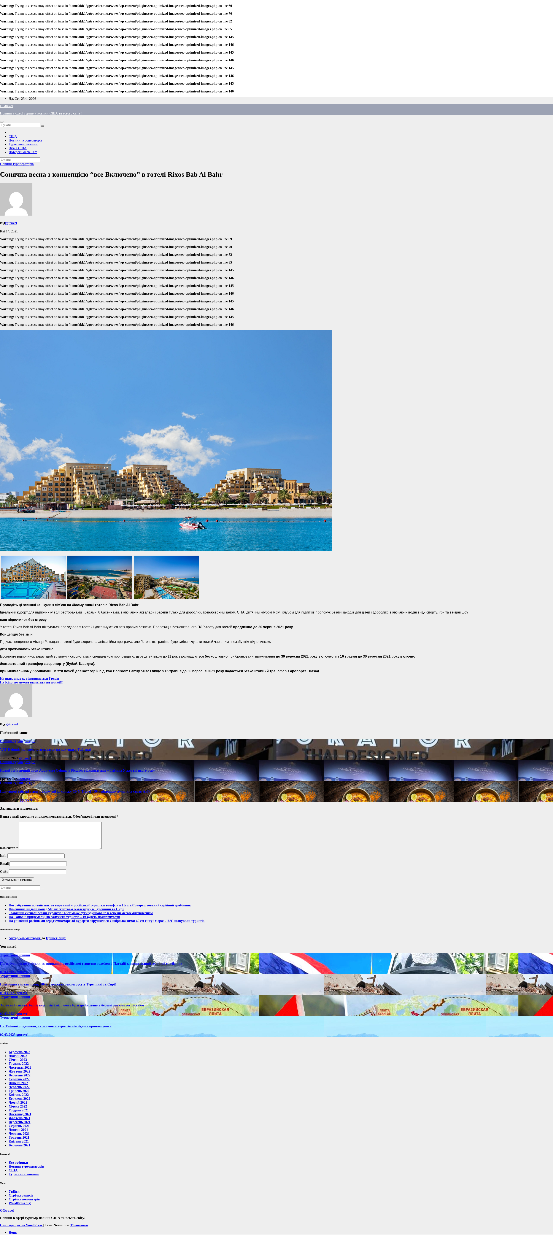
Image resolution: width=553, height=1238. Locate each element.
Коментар (9, 848)
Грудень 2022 (19, 1063)
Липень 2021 (18, 1130)
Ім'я (3, 855)
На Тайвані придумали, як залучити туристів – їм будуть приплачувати (64, 917)
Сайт (4, 871)
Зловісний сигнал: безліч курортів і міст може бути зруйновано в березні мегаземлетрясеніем (81, 913)
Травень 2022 (19, 1091)
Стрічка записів (21, 1195)
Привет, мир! (56, 938)
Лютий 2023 (18, 1056)
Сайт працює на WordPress (21, 1225)
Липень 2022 (18, 1083)
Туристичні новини (23, 144)
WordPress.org (20, 1203)
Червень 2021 (19, 1133)
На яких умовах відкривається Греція (29, 678)
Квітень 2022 (19, 1095)
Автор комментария (25, 938)
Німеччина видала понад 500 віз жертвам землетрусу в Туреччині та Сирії (66, 909)
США (13, 136)
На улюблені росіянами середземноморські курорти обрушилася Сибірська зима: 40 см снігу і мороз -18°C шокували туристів (107, 921)
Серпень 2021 (19, 1126)
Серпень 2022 (19, 1079)
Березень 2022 (19, 1098)
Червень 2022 (19, 1087)
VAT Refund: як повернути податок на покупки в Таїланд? (46, 749)
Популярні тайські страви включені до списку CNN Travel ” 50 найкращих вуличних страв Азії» (75, 791)
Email (4, 863)
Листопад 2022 (20, 1067)
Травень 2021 (19, 1137)
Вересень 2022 (19, 1075)
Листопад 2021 (20, 1114)
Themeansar (79, 1225)
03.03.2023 (8, 972)
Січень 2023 (18, 1060)
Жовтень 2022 (19, 1071)
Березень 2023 (19, 1052)
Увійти (14, 1191)
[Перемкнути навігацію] (1, 121)
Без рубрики (18, 1162)
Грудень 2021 (19, 1110)
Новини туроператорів (25, 140)
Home (13, 1232)
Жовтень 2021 (19, 1118)
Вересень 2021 (19, 1122)
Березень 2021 (19, 1145)
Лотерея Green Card (23, 152)
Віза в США (18, 148)
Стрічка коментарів (24, 1199)
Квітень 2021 (19, 1141)
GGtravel (6, 106)
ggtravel (11, 223)
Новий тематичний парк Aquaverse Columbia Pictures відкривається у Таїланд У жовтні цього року (77, 770)
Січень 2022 (18, 1106)
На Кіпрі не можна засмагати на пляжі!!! (31, 682)
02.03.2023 (8, 1014)
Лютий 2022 (18, 1102)
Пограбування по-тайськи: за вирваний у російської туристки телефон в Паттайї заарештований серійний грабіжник (100, 905)
